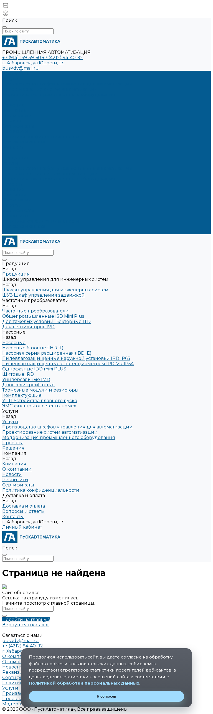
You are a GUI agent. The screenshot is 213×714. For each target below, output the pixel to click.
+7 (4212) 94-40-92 (62, 57)
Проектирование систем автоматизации (50, 89)
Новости (12, 120)
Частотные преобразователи (35, 311)
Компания (14, 194)
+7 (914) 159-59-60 (22, 57)
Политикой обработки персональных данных (84, 683)
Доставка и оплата (23, 226)
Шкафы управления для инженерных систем (55, 289)
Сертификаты (18, 126)
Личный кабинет (22, 527)
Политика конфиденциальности (40, 136)
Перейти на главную (26, 619)
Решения (13, 189)
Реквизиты (15, 131)
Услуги (10, 163)
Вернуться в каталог (25, 624)
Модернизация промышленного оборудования (58, 94)
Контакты (13, 231)
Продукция (16, 157)
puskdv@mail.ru (20, 68)
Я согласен (106, 696)
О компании (17, 115)
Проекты (12, 184)
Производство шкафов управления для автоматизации (67, 84)
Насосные (14, 342)
